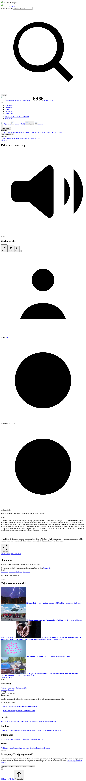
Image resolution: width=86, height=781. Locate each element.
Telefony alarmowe (7, 739)
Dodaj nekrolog (47, 730)
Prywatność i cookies (29, 739)
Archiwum (4, 748)
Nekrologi (35, 721)
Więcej (4, 140)
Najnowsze (4, 572)
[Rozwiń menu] (2, 102)
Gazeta (10, 748)
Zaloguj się (46, 568)
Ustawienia (31, 766)
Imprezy (24, 730)
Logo (38, 748)
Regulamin (18, 739)
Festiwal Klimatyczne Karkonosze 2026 (14, 688)
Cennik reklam (45, 748)
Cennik (39, 730)
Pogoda (54, 721)
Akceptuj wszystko (7, 766)
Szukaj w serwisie (7, 8)
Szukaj (4, 95)
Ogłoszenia (5, 730)
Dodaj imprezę (32, 730)
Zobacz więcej (6, 677)
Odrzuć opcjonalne (20, 766)
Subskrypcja (57, 730)
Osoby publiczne (26, 721)
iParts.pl (4, 721)
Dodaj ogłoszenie (15, 730)
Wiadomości (11, 721)
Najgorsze (26, 572)
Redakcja (33, 748)
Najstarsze (12, 572)
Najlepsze (19, 572)
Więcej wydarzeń (7, 690)
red (7, 337)
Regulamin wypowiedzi (21, 748)
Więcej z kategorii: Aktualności (11, 554)
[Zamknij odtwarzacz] (21, 251)
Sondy (17, 721)
